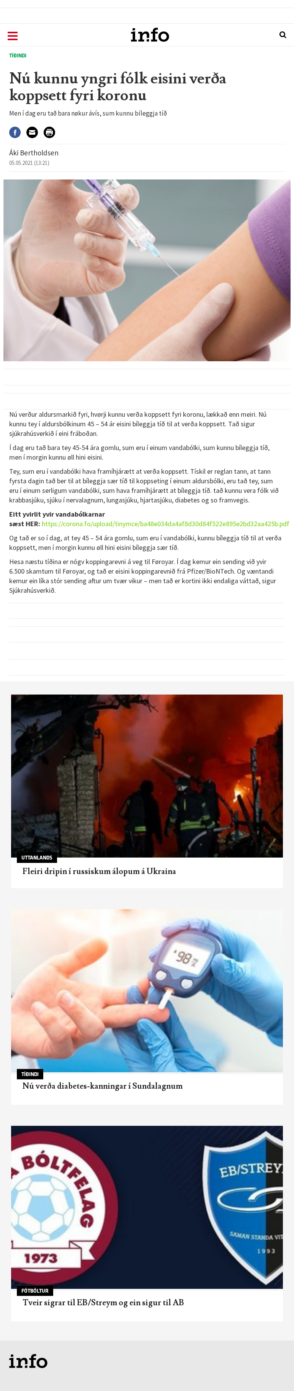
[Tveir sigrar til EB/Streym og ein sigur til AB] (147, 1207)
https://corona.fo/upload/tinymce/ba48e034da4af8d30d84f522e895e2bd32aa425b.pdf (165, 523)
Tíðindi (17, 55)
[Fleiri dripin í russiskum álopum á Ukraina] (147, 776)
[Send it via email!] (35, 132)
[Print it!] (52, 132)
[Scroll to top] (273, 1370)
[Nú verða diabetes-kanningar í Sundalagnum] (147, 990)
